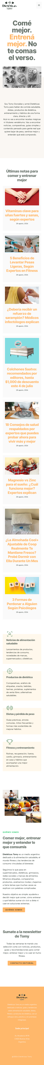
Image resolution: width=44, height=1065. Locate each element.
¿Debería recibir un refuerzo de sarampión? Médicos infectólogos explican (22, 315)
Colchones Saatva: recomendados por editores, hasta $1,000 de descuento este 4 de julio (22, 377)
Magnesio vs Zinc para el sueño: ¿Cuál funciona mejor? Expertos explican (22, 486)
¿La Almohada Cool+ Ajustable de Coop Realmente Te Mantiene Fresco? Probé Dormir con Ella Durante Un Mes (22, 550)
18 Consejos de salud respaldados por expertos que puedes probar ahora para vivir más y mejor (22, 433)
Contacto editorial (22, 963)
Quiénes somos (13, 910)
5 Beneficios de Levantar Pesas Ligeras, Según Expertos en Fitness (22, 264)
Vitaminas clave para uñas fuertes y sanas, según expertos (22, 215)
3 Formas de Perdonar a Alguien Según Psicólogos (22, 604)
